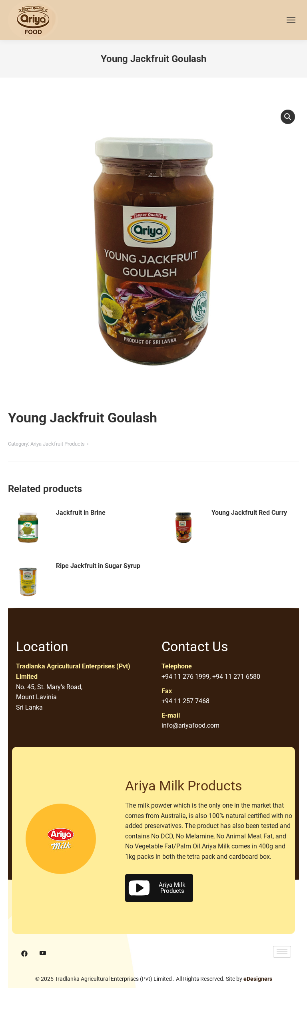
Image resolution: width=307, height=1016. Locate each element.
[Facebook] (24, 954)
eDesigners (257, 979)
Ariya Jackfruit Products (57, 444)
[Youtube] (42, 954)
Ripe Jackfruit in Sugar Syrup (98, 566)
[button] (288, 117)
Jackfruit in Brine (81, 512)
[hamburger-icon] (282, 952)
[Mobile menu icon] (291, 20)
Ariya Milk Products (172, 887)
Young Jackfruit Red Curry (249, 512)
